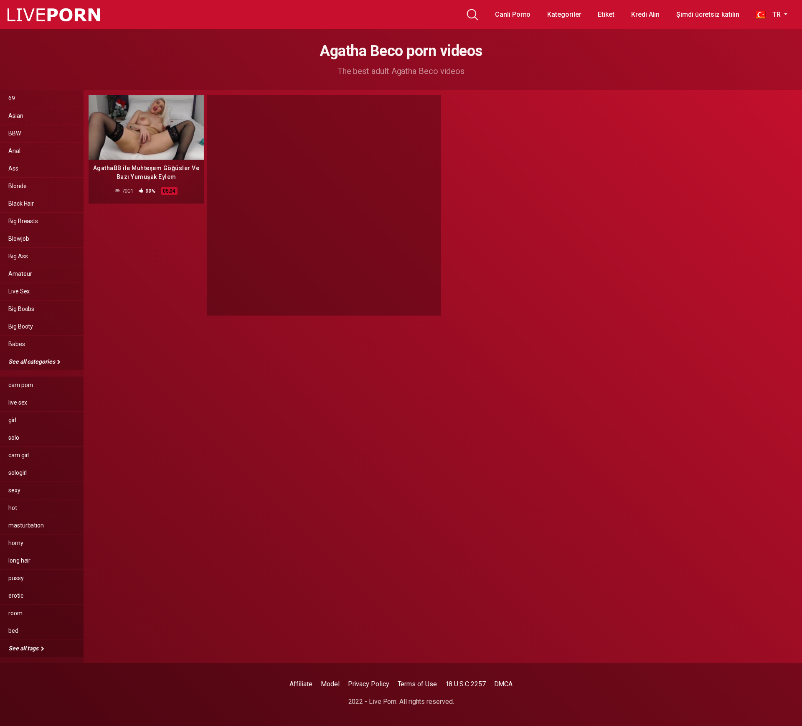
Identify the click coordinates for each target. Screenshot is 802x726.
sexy (14, 490)
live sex (17, 402)
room (15, 613)
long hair (19, 560)
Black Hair (21, 203)
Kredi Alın (645, 14)
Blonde (17, 186)
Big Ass (18, 256)
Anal (14, 151)
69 (11, 98)
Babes (16, 344)
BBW (14, 133)
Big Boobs (21, 309)
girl (12, 420)
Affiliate (300, 684)
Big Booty (20, 326)
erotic (15, 595)
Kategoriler (564, 14)
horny (15, 543)
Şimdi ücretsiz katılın (707, 14)
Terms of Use (417, 684)
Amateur (20, 273)
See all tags (24, 648)
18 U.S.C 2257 (465, 684)
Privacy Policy (368, 684)
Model (330, 684)
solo (13, 437)
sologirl (17, 472)
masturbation (26, 525)
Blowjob (18, 238)
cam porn (20, 385)
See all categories (32, 361)
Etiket (606, 14)
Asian (15, 115)
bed (13, 630)
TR (774, 14)
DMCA (503, 684)
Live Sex (19, 291)
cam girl (18, 455)
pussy (16, 578)
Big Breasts (23, 221)
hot (12, 507)
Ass (13, 168)
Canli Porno (512, 14)
